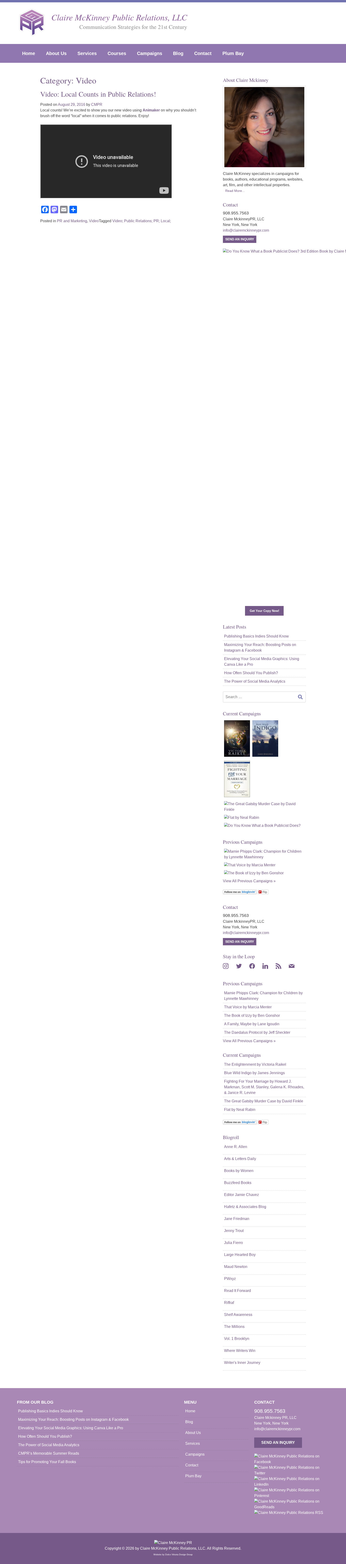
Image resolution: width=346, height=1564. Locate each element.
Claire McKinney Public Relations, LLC (119, 17)
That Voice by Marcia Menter (248, 1007)
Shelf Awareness (238, 1315)
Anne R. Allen (235, 1147)
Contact (203, 53)
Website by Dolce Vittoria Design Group (173, 1554)
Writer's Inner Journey (242, 1363)
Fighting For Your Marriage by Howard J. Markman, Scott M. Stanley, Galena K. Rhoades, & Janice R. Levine (264, 1087)
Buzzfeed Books (237, 1183)
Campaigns (149, 53)
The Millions (234, 1327)
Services (87, 53)
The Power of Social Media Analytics (254, 681)
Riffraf (229, 1303)
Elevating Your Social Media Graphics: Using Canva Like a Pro (261, 661)
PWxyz (230, 1279)
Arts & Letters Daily (240, 1159)
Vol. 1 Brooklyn (236, 1339)
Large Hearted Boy (240, 1255)
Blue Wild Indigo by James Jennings (254, 1073)
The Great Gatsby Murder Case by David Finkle (263, 1101)
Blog (178, 53)
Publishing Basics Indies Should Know (256, 636)
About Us (56, 53)
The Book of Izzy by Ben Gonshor (252, 1016)
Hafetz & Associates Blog (245, 1207)
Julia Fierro (233, 1243)
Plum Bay (233, 53)
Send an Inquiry (239, 239)
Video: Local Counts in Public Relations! (98, 94)
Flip (264, 892)
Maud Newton (235, 1267)
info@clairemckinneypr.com (246, 230)
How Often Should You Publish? (251, 673)
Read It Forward (237, 1291)
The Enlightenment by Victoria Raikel (255, 1064)
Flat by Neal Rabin (239, 1110)
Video (94, 221)
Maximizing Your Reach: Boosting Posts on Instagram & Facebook (260, 647)
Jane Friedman (236, 1219)
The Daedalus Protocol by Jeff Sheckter (257, 1032)
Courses (117, 53)
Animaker (151, 110)
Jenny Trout (234, 1231)
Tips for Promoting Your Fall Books (47, 1462)
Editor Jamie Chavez (241, 1195)
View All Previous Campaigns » (249, 881)
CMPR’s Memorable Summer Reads (48, 1453)
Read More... (235, 191)
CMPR (96, 105)
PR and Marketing (72, 221)
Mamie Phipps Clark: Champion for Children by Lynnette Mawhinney (263, 996)
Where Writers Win (239, 1351)
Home (28, 53)
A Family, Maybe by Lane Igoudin (251, 1024)
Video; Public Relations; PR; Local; (141, 221)
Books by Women (238, 1171)
